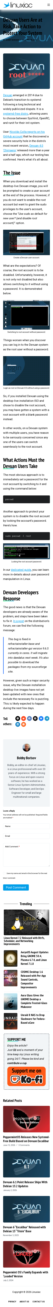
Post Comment (16, 887)
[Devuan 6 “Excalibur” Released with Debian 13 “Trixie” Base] (26, 1209)
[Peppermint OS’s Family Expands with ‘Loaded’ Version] (26, 1254)
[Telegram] (47, 718)
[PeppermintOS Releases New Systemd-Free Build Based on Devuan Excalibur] (26, 1119)
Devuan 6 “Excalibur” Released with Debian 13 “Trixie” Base (24, 1229)
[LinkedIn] (17, 724)
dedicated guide (21, 569)
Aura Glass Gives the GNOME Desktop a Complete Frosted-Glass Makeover (34, 1001)
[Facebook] (29, 718)
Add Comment (12, 846)
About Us (24, 1302)
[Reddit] (23, 718)
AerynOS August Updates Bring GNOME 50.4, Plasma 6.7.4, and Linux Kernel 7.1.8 (34, 958)
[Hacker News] (23, 724)
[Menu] (48, 5)
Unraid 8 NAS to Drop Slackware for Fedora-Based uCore (33, 1019)
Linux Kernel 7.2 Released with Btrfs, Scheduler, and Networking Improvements (24, 941)
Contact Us (38, 1302)
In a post (18, 621)
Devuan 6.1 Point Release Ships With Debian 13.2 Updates (25, 1184)
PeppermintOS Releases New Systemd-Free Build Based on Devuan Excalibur (26, 1139)
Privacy (12, 1302)
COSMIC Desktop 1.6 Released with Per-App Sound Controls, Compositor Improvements (33, 979)
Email (7, 836)
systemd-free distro (15, 113)
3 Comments (24, 1145)
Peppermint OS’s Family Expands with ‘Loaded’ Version (25, 1274)
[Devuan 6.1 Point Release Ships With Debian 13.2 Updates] (26, 1164)
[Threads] (35, 718)
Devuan (7, 95)
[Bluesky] (41, 718)
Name (7, 826)
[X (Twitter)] (17, 718)
